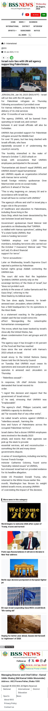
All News (22, 35)
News (21, 22)
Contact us (9, 707)
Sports (11, 31)
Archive (36, 15)
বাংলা (43, 15)
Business (33, 22)
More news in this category (15, 500)
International (12, 26)
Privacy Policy (10, 703)
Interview (37, 26)
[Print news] (11, 58)
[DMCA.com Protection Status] (7, 647)
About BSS (9, 700)
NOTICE (37, 31)
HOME (13, 22)
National (7, 689)
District (26, 26)
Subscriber (26, 31)
